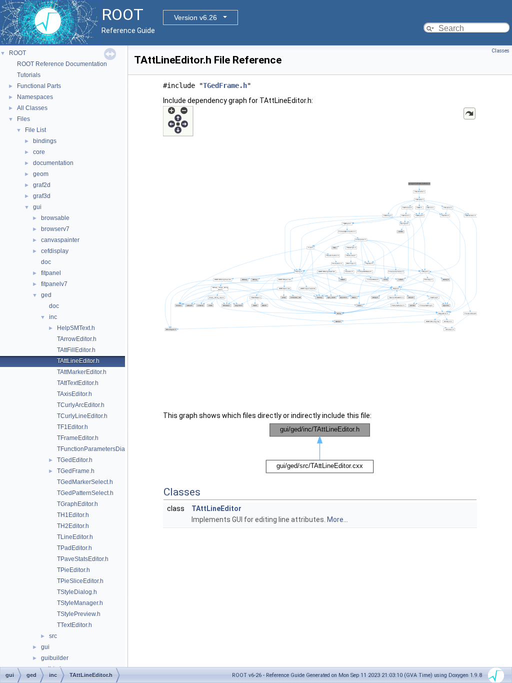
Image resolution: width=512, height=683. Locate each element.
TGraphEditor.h (77, 504)
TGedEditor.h (74, 460)
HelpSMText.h (76, 328)
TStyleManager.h (80, 603)
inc (53, 317)
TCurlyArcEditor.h (80, 405)
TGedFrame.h (75, 471)
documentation (53, 163)
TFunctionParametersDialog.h (97, 449)
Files (23, 119)
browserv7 (55, 229)
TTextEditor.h (74, 625)
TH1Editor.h (73, 515)
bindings (44, 141)
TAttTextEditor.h (77, 383)
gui (37, 207)
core (39, 152)
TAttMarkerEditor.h (81, 372)
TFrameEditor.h (77, 438)
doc (46, 262)
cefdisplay (54, 251)
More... (337, 520)
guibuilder (54, 658)
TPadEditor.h (74, 548)
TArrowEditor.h (76, 339)
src (53, 636)
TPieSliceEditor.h (80, 581)
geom (40, 174)
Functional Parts (39, 86)
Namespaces (35, 97)
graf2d (41, 185)
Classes (501, 51)
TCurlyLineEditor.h (82, 416)
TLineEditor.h (75, 537)
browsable (55, 218)
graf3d (41, 196)
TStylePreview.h (78, 614)
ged (46, 295)
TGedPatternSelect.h (85, 493)
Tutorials (28, 75)
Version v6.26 (195, 18)
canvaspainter (60, 240)
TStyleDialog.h (77, 592)
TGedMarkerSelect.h (85, 482)
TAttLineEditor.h (78, 361)
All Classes (32, 108)
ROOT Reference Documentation (62, 64)
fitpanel (51, 273)
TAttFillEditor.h (76, 350)
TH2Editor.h (73, 526)
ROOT (17, 53)
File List (35, 130)
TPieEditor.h (73, 570)
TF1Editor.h (72, 427)
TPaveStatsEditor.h (82, 559)
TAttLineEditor (217, 508)
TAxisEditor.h (74, 394)
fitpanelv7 (54, 284)
